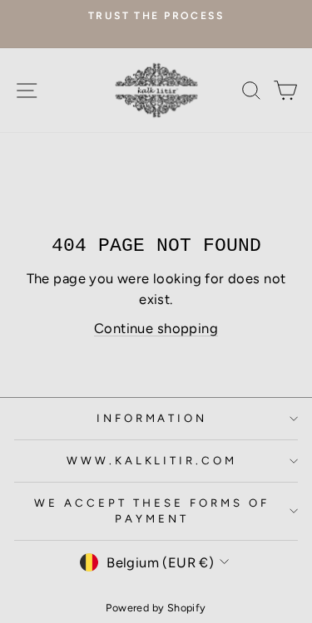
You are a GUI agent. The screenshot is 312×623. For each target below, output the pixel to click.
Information (152, 417)
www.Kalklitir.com (152, 460)
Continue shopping (156, 328)
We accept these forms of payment (151, 511)
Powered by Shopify (156, 607)
